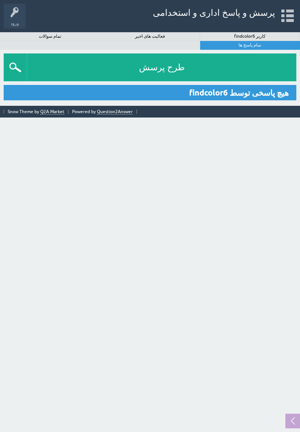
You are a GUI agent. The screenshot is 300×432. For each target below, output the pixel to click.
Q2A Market (52, 111)
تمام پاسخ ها (250, 45)
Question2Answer (115, 111)
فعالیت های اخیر (150, 36)
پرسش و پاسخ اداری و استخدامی (214, 13)
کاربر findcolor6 (250, 36)
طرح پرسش (162, 67)
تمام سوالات (50, 36)
